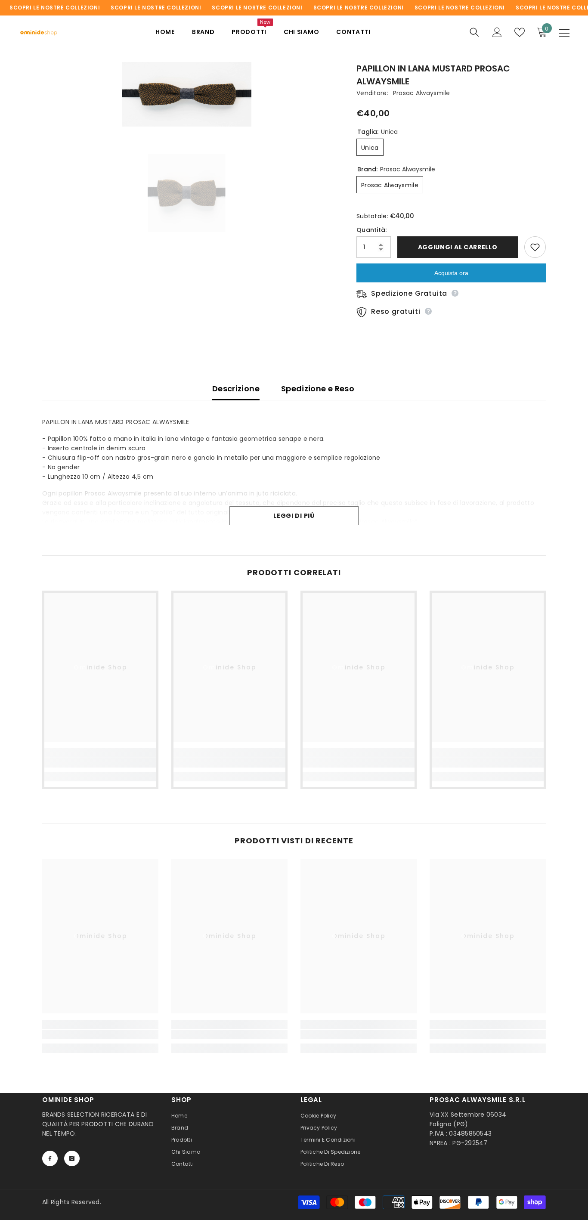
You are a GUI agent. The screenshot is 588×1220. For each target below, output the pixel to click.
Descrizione (236, 388)
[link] (100, 763)
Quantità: (371, 230)
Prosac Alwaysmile (421, 93)
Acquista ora (451, 272)
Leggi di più (293, 515)
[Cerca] (474, 32)
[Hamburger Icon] (564, 33)
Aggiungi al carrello (458, 247)
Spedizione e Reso (317, 388)
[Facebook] (50, 1158)
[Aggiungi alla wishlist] (535, 247)
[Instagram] (72, 1158)
